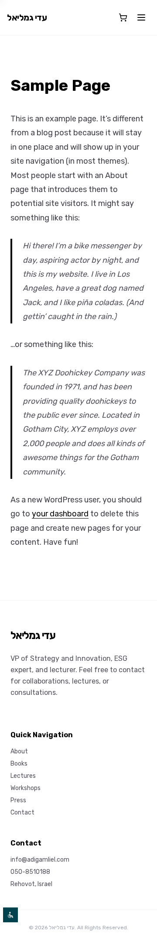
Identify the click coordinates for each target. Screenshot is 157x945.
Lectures (23, 776)
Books (18, 763)
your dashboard (60, 514)
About (19, 751)
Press (18, 800)
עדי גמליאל (27, 17)
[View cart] (123, 17)
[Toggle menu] (141, 17)
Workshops (25, 788)
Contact (22, 812)
